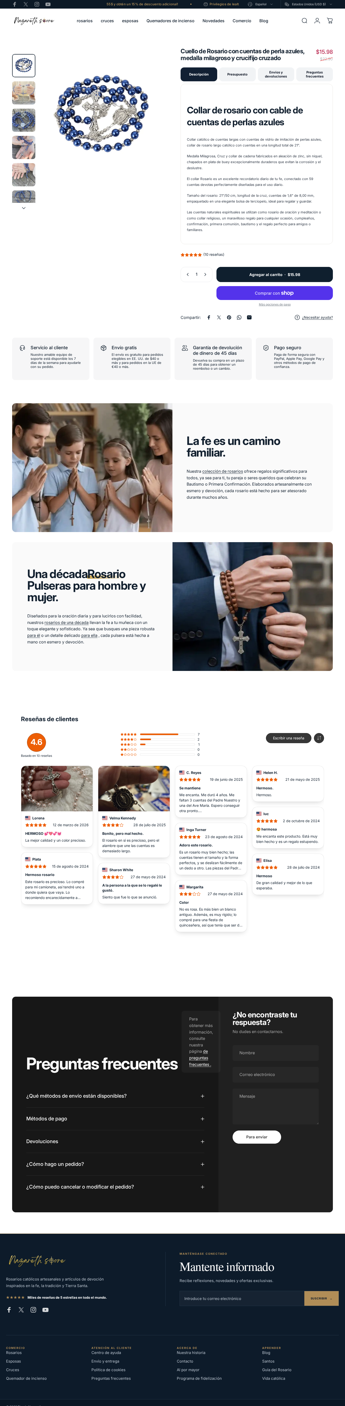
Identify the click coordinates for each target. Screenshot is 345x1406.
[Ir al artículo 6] (23, 202)
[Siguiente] (151, 125)
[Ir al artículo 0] (23, 65)
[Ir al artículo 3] (23, 120)
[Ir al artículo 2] (23, 93)
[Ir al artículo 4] (23, 147)
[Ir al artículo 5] (23, 174)
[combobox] (261, 4)
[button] (319, 738)
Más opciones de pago (275, 304)
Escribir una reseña (288, 738)
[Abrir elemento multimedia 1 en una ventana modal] (101, 116)
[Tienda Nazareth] (36, 1260)
